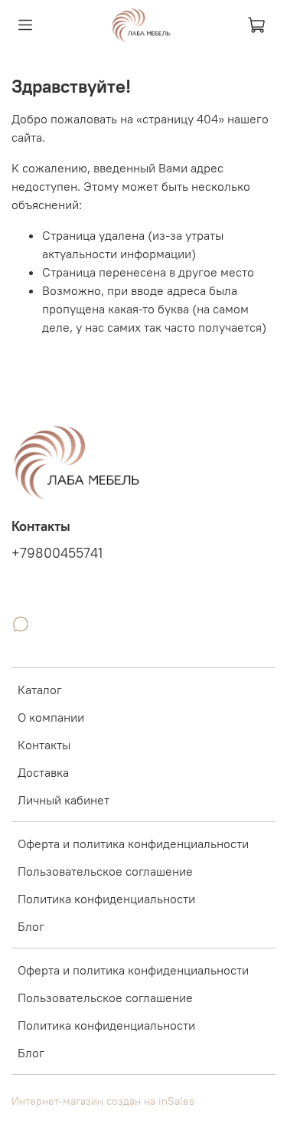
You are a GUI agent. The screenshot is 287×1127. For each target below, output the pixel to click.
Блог (31, 926)
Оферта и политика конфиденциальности (133, 843)
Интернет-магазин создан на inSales (102, 1101)
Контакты (44, 744)
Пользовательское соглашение (105, 871)
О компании (51, 717)
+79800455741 (57, 553)
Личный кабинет (63, 800)
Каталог (40, 689)
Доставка (43, 772)
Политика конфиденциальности (106, 898)
